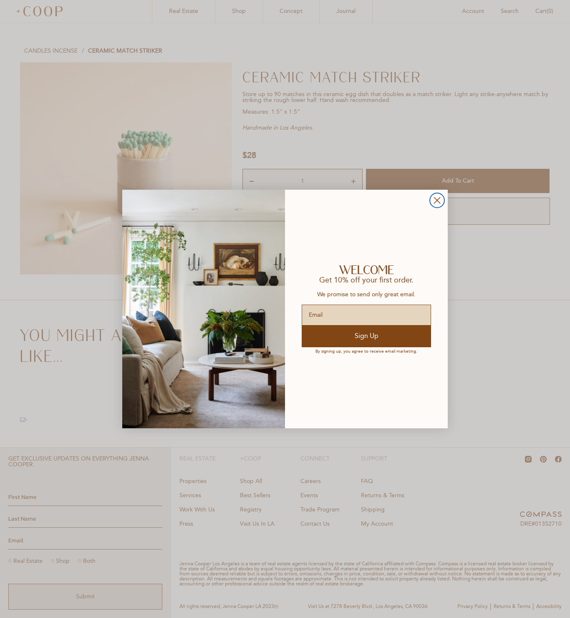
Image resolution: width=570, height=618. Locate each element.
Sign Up (366, 336)
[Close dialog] (437, 200)
